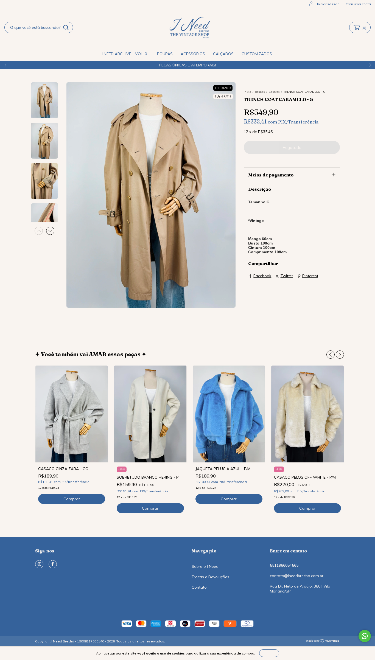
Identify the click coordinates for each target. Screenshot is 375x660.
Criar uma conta (358, 4)
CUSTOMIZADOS (257, 53)
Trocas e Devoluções (210, 576)
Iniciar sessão (328, 4)
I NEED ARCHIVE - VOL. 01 (125, 53)
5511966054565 (284, 565)
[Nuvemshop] (323, 641)
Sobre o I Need (205, 566)
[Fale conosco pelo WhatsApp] (365, 636)
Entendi (269, 653)
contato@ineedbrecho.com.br (296, 575)
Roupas (260, 92)
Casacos (274, 92)
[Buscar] (65, 27)
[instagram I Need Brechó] (39, 564)
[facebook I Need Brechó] (53, 564)
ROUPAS (165, 53)
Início (247, 92)
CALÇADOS (223, 53)
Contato (199, 587)
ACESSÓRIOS (193, 53)
